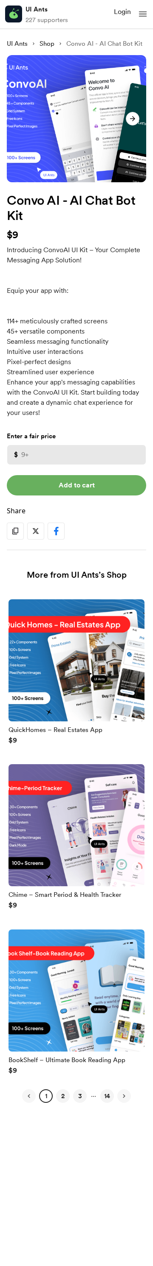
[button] (143, 14)
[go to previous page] (29, 1096)
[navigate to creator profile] (13, 14)
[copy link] (15, 531)
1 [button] (46, 1096)
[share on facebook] (56, 531)
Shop (47, 43)
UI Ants (37, 9)
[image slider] (76, 118)
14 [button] (107, 1096)
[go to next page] (124, 1096)
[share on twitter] (35, 531)
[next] (132, 118)
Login (122, 12)
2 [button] (63, 1096)
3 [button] (80, 1096)
